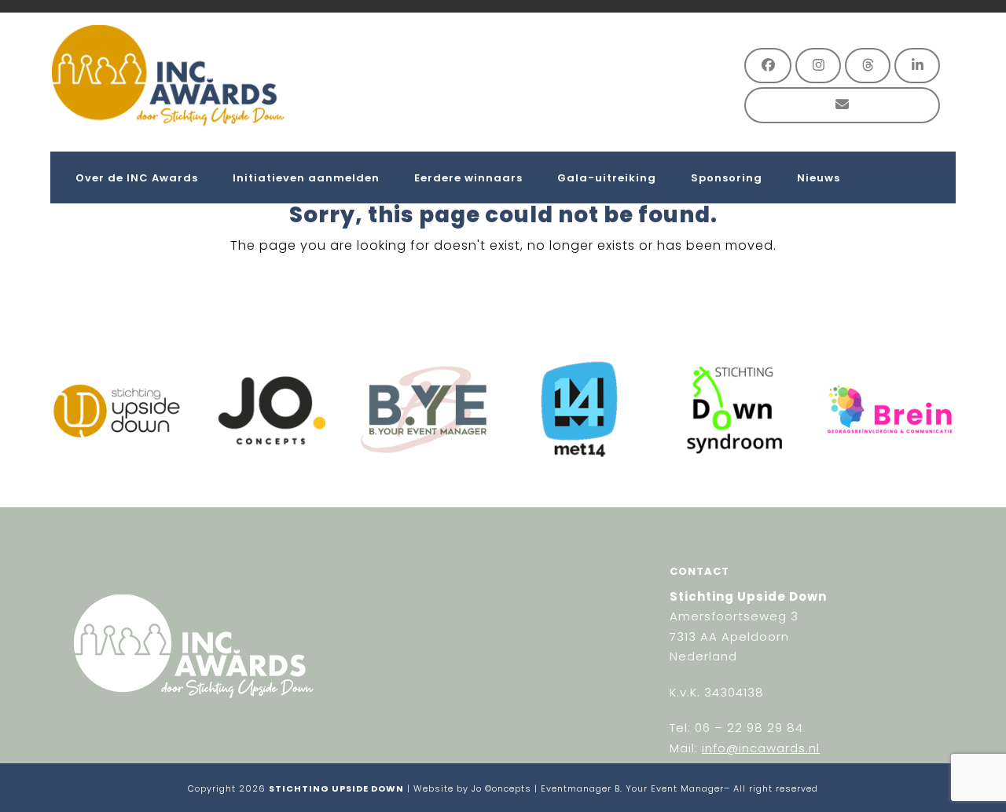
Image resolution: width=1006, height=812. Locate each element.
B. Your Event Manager (669, 788)
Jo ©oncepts (501, 788)
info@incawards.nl (761, 748)
